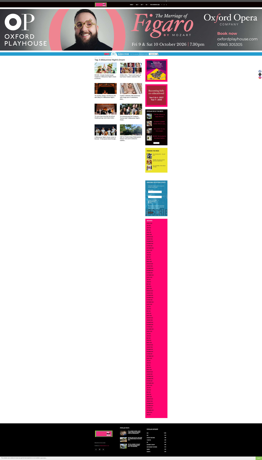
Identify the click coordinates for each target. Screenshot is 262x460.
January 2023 (150, 320)
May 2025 (149, 257)
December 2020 (150, 376)
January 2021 (150, 374)
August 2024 (149, 277)
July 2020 (149, 387)
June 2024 (149, 281)
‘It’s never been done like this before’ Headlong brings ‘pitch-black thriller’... (105, 117)
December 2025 (150, 241)
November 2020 (150, 378)
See (137, 4)
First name (150, 190)
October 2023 (149, 299)
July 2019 (149, 414)
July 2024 (149, 279)
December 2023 (150, 295)
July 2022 (149, 333)
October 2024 (149, 272)
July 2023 (149, 306)
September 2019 (150, 410)
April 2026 (149, 232)
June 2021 (149, 362)
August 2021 (149, 358)
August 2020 (149, 385)
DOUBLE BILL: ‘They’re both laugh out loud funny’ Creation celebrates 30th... (130, 76)
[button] (166, 1)
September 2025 (150, 248)
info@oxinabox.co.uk (104, 445)
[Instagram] (164, 4)
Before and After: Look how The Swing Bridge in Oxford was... (135, 439)
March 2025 (149, 261)
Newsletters (152, 201)
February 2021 (150, 371)
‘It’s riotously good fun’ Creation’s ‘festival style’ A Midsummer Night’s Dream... (130, 118)
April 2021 (149, 367)
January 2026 (150, 239)
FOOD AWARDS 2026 (155, 4)
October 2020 (149, 380)
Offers (150, 202)
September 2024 (150, 275)
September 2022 (150, 329)
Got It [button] (258, 458)
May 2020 (149, 392)
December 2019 (150, 403)
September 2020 (150, 383)
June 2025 (149, 254)
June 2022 (149, 335)
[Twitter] (166, 4)
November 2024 (150, 270)
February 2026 (150, 236)
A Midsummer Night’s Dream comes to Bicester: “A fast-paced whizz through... (106, 138)
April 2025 (149, 259)
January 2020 (150, 401)
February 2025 (150, 263)
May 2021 (149, 365)
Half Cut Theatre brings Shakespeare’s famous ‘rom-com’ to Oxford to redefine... (130, 138)
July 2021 (149, 360)
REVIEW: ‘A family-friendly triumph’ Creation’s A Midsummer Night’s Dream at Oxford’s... (105, 76)
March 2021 (149, 369)
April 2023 (149, 313)
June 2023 (149, 308)
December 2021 (150, 349)
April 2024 (149, 286)
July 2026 (149, 225)
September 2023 (150, 302)
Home (131, 4)
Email (150, 195)
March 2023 (149, 315)
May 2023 (149, 311)
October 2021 (149, 353)
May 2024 (149, 284)
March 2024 (149, 288)
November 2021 (150, 351)
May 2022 (149, 338)
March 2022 (149, 342)
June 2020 (149, 389)
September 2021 (150, 356)
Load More (156, 143)
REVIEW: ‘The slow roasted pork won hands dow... (159, 160)
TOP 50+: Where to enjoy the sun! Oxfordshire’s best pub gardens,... (134, 445)
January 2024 (150, 293)
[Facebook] (162, 4)
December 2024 (150, 268)
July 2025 (149, 252)
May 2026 (149, 230)
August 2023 (149, 304)
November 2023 (150, 297)
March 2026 (149, 234)
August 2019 (149, 412)
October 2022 (149, 326)
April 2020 (149, 394)
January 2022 (150, 347)
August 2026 (149, 223)
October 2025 (149, 245)
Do (146, 4)
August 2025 (149, 250)
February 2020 (150, 398)
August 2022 (149, 331)
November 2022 (150, 324)
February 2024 (150, 290)
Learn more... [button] (43, 458)
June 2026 (149, 227)
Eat (142, 4)
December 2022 (150, 322)
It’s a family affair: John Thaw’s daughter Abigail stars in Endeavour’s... (134, 432)
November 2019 (150, 405)
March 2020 (149, 396)
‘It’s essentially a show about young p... (159, 166)
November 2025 (150, 243)
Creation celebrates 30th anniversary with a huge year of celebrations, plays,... (130, 97)
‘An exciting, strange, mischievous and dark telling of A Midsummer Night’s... (105, 96)
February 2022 (150, 344)
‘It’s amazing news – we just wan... (159, 154)
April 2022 (149, 340)
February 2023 (150, 317)
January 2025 (150, 266)
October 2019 (149, 407)
